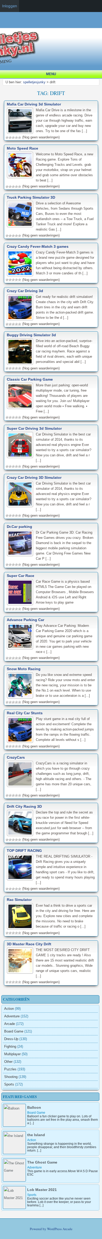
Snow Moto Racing (24, 669)
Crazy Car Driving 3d (25, 291)
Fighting (10, 1046)
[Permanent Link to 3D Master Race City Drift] (20, 960)
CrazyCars (16, 757)
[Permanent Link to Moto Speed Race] (20, 165)
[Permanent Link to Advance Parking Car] (20, 636)
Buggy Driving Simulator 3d (31, 335)
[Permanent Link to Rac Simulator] (20, 916)
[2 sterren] (10, 137)
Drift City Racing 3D (24, 806)
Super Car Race (20, 576)
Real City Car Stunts (25, 713)
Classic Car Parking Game (30, 379)
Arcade (9, 1024)
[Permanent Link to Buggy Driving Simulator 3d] (20, 351)
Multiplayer (12, 1054)
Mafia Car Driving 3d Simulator (34, 104)
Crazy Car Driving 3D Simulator (34, 477)
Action (9, 1009)
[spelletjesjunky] (52, 24)
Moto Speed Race (22, 148)
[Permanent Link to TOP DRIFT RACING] (20, 867)
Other (8, 1062)
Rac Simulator (19, 900)
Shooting (11, 1077)
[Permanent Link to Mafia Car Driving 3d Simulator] (20, 121)
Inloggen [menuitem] (9, 6)
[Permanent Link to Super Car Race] (20, 592)
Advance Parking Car (25, 620)
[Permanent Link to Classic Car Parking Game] (20, 396)
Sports (9, 1084)
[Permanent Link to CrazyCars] (20, 774)
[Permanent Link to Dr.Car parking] (20, 543)
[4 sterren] (16, 137)
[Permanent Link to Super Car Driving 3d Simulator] (20, 445)
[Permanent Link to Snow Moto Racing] (20, 685)
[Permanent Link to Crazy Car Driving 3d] (20, 307)
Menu (51, 74)
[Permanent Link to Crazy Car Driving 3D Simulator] (20, 494)
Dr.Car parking (19, 526)
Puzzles (10, 1069)
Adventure (12, 1016)
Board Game (13, 1031)
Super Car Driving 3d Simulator (34, 428)
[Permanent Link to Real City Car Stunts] (20, 729)
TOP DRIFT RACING (24, 850)
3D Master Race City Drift (29, 944)
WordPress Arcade (59, 1228)
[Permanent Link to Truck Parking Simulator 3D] (20, 214)
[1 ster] (7, 137)
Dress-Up (11, 1039)
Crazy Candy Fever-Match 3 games (38, 246)
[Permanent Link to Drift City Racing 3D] (20, 823)
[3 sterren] (13, 137)
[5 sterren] (19, 137)
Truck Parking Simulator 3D (31, 197)
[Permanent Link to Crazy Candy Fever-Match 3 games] (20, 263)
